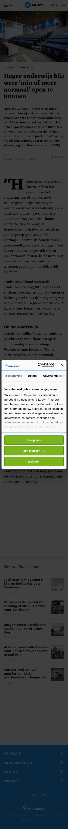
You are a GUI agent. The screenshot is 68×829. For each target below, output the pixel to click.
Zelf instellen (31, 450)
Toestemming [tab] (13, 375)
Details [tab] (32, 375)
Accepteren (34, 440)
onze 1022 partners (26, 395)
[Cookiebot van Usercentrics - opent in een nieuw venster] (40, 365)
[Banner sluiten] (62, 365)
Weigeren (34, 461)
